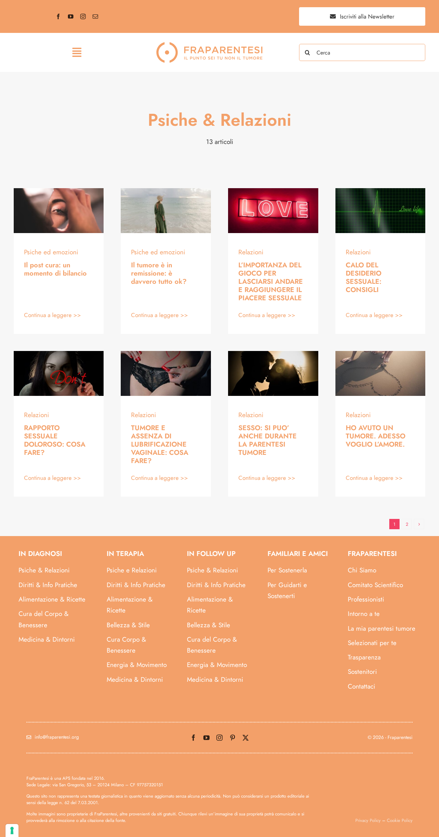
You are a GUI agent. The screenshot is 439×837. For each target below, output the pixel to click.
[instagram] (83, 16)
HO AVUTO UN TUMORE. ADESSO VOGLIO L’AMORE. (375, 436)
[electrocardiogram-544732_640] (380, 191)
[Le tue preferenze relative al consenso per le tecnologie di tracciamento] (12, 830)
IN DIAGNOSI (40, 554)
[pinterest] (232, 738)
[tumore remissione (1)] (166, 191)
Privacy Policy (368, 820)
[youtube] (70, 16)
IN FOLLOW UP (211, 554)
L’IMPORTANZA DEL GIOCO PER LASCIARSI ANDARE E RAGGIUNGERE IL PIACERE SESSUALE (270, 281)
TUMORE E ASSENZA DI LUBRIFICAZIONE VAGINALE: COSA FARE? (159, 444)
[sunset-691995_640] (273, 354)
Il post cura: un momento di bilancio (55, 269)
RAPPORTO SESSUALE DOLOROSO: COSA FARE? (54, 440)
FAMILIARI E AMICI (298, 554)
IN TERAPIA (125, 554)
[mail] (95, 16)
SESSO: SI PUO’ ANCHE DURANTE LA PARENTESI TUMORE (267, 440)
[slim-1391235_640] (166, 354)
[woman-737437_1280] (59, 354)
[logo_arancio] (209, 45)
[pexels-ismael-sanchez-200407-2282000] (59, 191)
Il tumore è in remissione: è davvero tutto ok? (159, 273)
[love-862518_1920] (273, 191)
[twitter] (245, 738)
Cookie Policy (400, 820)
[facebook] (58, 16)
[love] (380, 354)
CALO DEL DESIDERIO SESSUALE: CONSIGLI (363, 277)
